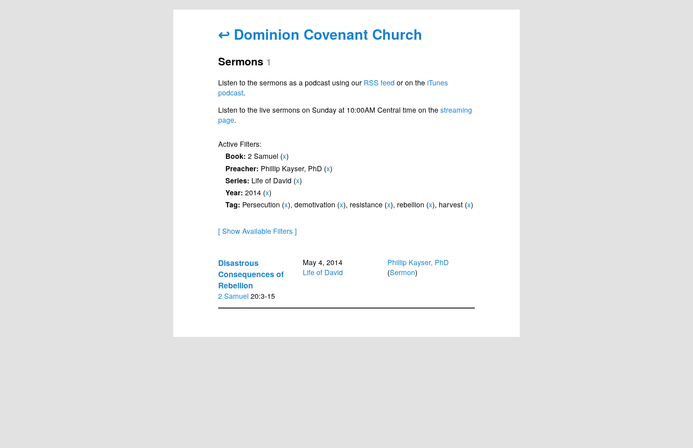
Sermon (402, 272)
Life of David (323, 272)
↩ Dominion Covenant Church (320, 34)
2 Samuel (233, 296)
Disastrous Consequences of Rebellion (251, 274)
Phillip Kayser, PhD (418, 262)
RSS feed (379, 82)
